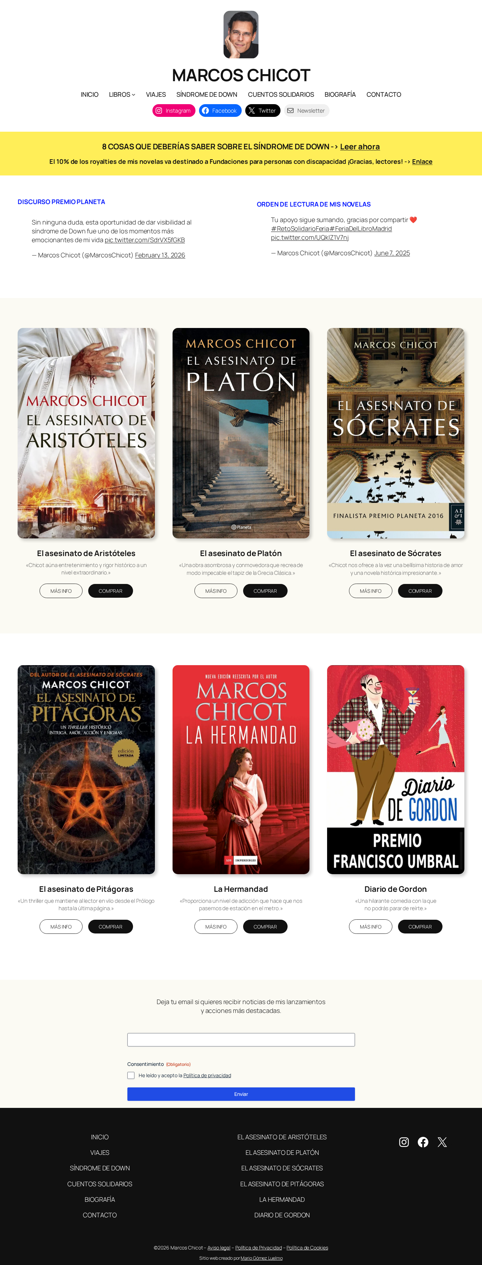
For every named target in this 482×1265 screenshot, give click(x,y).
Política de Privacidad (258, 1247)
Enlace (422, 161)
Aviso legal (218, 1247)
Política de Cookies (307, 1247)
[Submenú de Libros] (133, 94)
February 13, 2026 (160, 255)
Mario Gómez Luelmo (261, 1258)
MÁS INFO (61, 590)
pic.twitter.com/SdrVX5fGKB (145, 239)
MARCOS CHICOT (241, 74)
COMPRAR (110, 590)
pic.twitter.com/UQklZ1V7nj (309, 237)
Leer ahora (360, 146)
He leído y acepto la (185, 1075)
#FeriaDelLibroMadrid (360, 228)
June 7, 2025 (392, 253)
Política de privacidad (207, 1075)
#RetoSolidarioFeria (300, 228)
